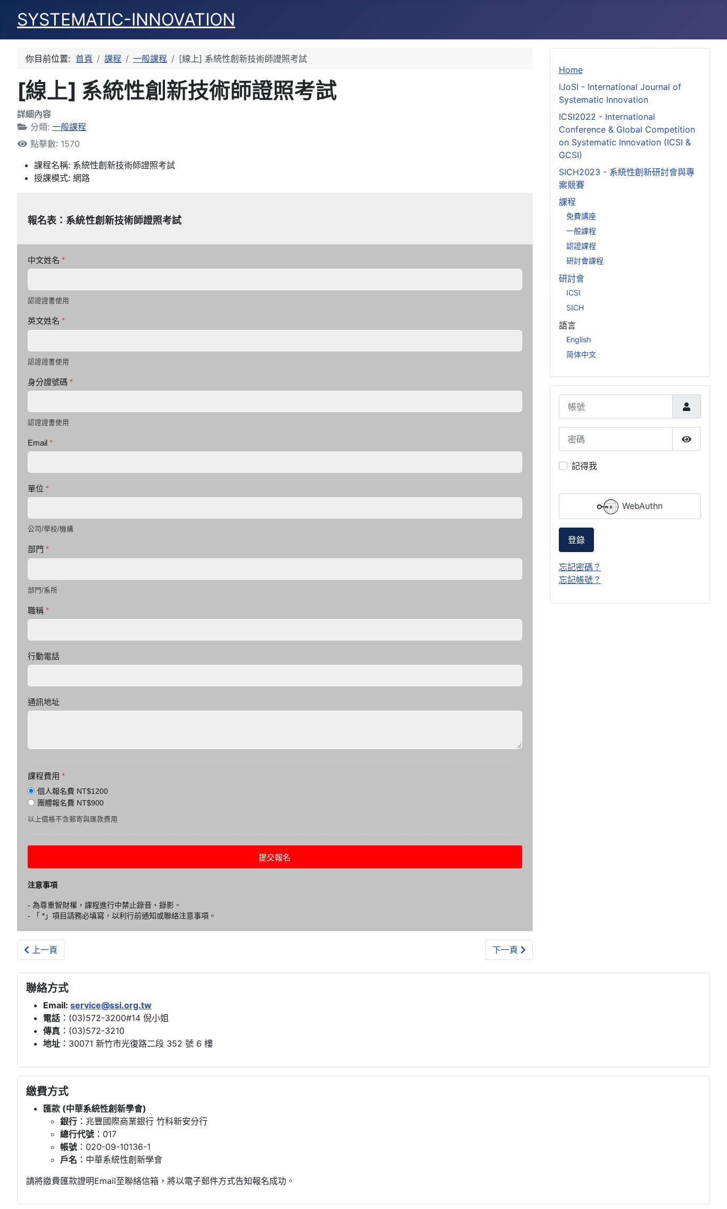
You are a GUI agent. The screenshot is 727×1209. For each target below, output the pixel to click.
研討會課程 (585, 260)
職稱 (38, 610)
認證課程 (581, 245)
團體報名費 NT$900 (70, 803)
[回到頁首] (708, 1189)
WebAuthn (641, 506)
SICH (575, 307)
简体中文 (581, 354)
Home (571, 69)
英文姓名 (46, 320)
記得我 (584, 465)
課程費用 (46, 775)
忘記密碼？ (580, 567)
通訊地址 (44, 701)
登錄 (576, 539)
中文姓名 (46, 260)
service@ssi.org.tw (111, 1005)
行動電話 (44, 656)
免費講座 (581, 215)
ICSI (573, 292)
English (578, 339)
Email (40, 442)
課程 (567, 201)
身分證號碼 (50, 381)
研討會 (571, 278)
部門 (38, 549)
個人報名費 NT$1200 (72, 791)
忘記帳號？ (580, 579)
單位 (38, 488)
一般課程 (69, 126)
